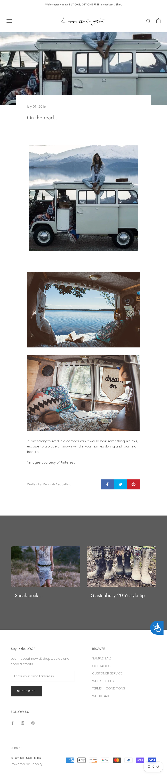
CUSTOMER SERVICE (107, 673)
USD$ (14, 748)
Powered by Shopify (26, 764)
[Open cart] (158, 20)
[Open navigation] (9, 21)
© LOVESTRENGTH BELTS (26, 758)
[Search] (148, 20)
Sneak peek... (29, 595)
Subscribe (26, 691)
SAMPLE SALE (101, 658)
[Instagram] (22, 723)
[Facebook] (12, 723)
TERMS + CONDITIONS (108, 688)
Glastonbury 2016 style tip (118, 595)
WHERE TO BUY (103, 681)
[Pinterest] (33, 723)
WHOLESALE (101, 696)
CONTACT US (102, 666)
